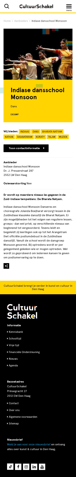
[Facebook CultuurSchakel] (18, 467)
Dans (36, 131)
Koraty (40, 136)
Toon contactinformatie (24, 148)
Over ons (14, 410)
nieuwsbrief (29, 444)
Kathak (9, 136)
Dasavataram (24, 136)
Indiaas (24, 131)
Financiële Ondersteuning (24, 352)
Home (7, 21)
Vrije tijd (14, 345)
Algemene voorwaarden (23, 416)
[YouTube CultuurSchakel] (42, 467)
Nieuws (13, 358)
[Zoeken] (6, 6)
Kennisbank (16, 331)
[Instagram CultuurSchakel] (26, 467)
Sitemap (14, 423)
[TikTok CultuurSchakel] (10, 466)
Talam (51, 136)
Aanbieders (21, 21)
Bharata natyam (52, 131)
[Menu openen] (69, 6)
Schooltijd (15, 338)
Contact (14, 403)
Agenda (13, 365)
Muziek (63, 136)
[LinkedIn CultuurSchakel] (34, 467)
